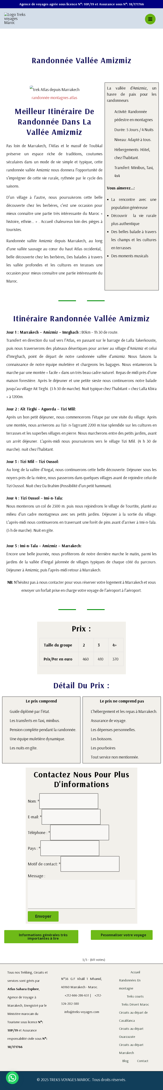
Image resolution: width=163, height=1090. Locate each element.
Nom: (33, 801)
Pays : (34, 848)
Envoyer (43, 916)
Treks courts (135, 996)
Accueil (135, 972)
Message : (36, 875)
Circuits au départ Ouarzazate (131, 1032)
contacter (56, 582)
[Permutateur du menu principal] (150, 19)
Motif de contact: (44, 863)
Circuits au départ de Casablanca (133, 1016)
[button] (10, 93)
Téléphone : (39, 832)
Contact (142, 1061)
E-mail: (35, 816)
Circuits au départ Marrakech (131, 1048)
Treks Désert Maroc (135, 1004)
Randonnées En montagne (130, 984)
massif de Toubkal (87, 145)
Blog (125, 1061)
